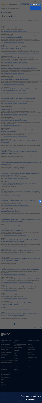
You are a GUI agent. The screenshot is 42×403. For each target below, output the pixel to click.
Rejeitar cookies (25, 396)
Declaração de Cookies (13, 400)
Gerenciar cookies (31, 399)
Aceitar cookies (36, 396)
